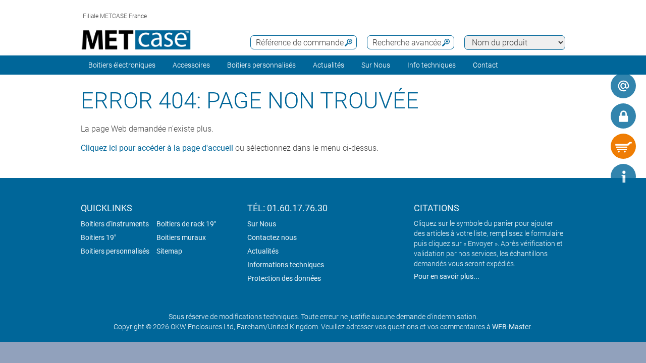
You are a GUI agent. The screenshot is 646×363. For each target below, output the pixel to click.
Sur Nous (261, 224)
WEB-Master (511, 327)
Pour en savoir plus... (446, 276)
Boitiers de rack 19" (186, 224)
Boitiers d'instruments (115, 224)
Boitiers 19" (98, 237)
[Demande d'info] (623, 85)
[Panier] (623, 146)
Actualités (328, 65)
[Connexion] (623, 116)
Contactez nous (272, 237)
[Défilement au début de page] (593, 176)
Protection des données (284, 278)
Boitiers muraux (181, 237)
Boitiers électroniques (121, 65)
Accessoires (191, 65)
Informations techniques (285, 265)
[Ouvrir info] (623, 176)
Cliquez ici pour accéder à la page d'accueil (157, 148)
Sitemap (169, 251)
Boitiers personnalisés (261, 65)
